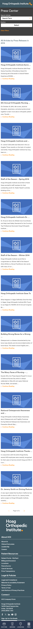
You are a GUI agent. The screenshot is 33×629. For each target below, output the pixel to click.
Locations (5, 563)
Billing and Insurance (8, 561)
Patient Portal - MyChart (9, 558)
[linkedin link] (9, 614)
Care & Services (7, 568)
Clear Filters (5, 30)
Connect (5, 594)
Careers (4, 549)
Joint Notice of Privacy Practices (12, 590)
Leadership (5, 547)
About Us (4, 541)
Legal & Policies (8, 575)
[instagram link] (16, 614)
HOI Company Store (8, 599)
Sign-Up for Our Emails (9, 618)
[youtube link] (12, 614)
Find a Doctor (6, 566)
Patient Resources (9, 553)
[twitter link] (6, 614)
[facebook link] (2, 614)
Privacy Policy (6, 585)
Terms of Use (6, 588)
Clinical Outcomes (7, 544)
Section (3, 22)
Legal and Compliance (9, 580)
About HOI (6, 537)
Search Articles (5, 15)
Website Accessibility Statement (13, 582)
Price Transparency (8, 571)
